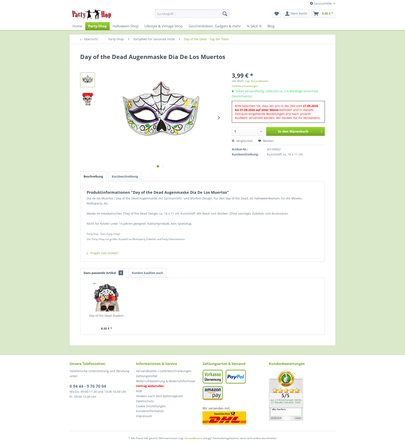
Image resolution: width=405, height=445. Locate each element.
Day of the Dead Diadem (106, 316)
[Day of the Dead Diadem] (106, 296)
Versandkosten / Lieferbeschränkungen (164, 371)
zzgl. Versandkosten (256, 81)
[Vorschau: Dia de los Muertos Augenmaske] (87, 98)
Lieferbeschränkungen (245, 86)
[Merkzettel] (276, 13)
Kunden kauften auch (147, 273)
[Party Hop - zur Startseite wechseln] (91, 14)
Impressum (144, 416)
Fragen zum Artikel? (104, 253)
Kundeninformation (150, 411)
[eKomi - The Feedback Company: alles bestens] (302, 396)
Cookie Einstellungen (151, 406)
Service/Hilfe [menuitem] (322, 3)
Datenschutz (145, 401)
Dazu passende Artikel (103, 273)
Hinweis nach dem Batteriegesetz (159, 396)
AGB (139, 391)
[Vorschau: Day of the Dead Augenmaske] (87, 79)
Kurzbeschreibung (125, 176)
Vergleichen (244, 141)
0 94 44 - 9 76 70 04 (88, 386)
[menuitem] (192, 13)
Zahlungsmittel (146, 376)
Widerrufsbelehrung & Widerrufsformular (165, 381)
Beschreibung (93, 176)
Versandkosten (193, 438)
